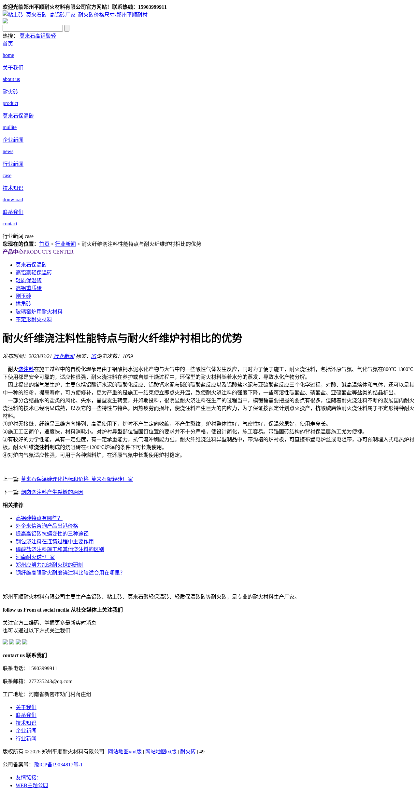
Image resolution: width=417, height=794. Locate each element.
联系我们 (26, 715)
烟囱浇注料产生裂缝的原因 (52, 492)
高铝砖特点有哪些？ (39, 518)
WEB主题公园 (32, 785)
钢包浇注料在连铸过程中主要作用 (55, 541)
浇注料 (26, 369)
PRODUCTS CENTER (38, 252)
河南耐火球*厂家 (35, 557)
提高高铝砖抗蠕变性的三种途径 (52, 533)
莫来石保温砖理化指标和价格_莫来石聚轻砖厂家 (77, 479)
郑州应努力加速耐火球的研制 (49, 565)
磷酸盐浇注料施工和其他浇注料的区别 (60, 549)
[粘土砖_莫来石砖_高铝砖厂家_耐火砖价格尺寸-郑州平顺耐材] (75, 15)
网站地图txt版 (161, 751)
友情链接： (29, 777)
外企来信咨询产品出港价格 (47, 526)
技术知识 (26, 723)
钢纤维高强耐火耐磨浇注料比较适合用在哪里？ (70, 573)
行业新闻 (65, 244)
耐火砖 (188, 751)
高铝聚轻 (45, 36)
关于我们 (26, 707)
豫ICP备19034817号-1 (58, 764)
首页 (44, 244)
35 (93, 356)
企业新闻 (26, 731)
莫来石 (27, 36)
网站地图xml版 (125, 751)
